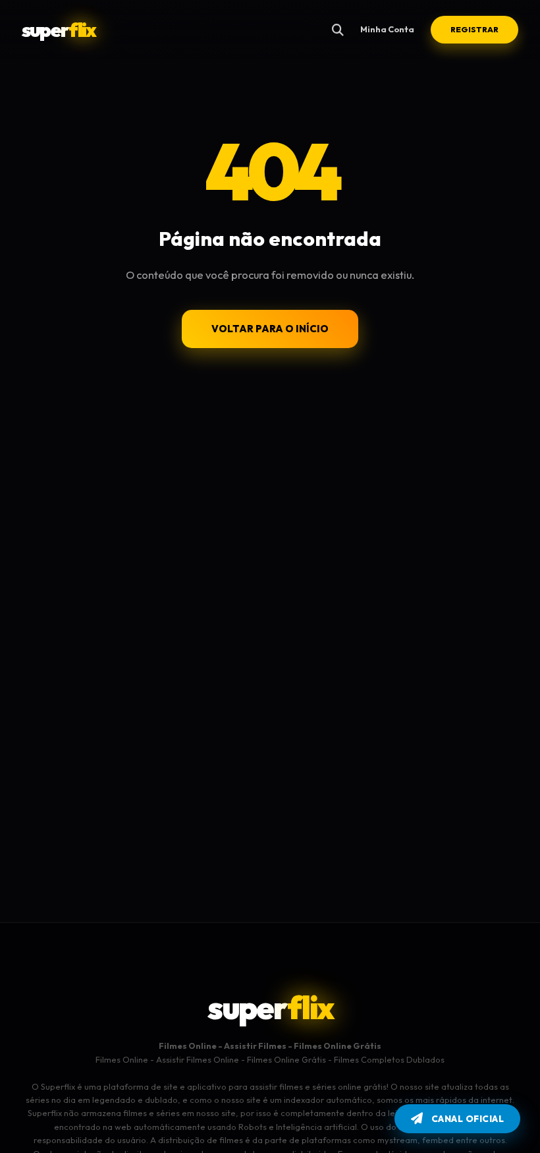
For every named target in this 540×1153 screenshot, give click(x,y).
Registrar (474, 29)
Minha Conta (387, 29)
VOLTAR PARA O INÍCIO (270, 328)
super (58, 29)
